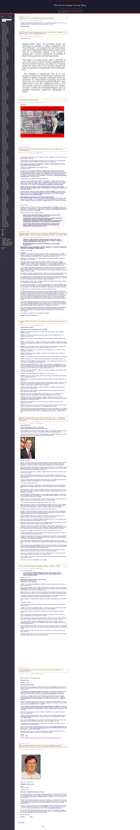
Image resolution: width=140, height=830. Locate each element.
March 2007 (4, 208)
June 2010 (4, 165)
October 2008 (5, 187)
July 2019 (4, 47)
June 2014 (4, 114)
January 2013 (5, 131)
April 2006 (4, 220)
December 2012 (5, 132)
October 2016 (5, 83)
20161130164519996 (24, 26)
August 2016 (4, 85)
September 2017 (5, 71)
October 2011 (5, 148)
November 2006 (5, 212)
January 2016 (5, 93)
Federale (4, 241)
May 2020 (4, 36)
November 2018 (5, 56)
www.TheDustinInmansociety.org (55, 807)
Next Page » (22, 822)
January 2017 (5, 80)
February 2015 (5, 105)
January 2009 (5, 184)
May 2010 (4, 166)
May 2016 (4, 89)
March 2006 (4, 221)
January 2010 (5, 171)
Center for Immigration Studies (39, 727)
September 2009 (5, 175)
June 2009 (4, 178)
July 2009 (4, 177)
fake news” (24, 708)
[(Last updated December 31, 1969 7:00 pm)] (2, 232)
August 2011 (4, 150)
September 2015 (5, 97)
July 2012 (4, 138)
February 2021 (5, 26)
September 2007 (5, 201)
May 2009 (4, 179)
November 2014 (5, 108)
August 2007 (4, 202)
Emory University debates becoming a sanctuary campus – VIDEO (39, 565)
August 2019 (4, 46)
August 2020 (4, 33)
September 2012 (5, 136)
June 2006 (4, 218)
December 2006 (5, 211)
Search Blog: (3, 18)
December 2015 (5, 94)
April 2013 (4, 128)
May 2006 (4, 219)
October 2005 (5, 226)
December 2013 (5, 120)
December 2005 (5, 224)
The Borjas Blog (8, 244)
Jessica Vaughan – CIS (6, 242)
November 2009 (5, 173)
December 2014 (5, 107)
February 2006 (5, 222)
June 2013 (4, 126)
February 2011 (5, 156)
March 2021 (4, 25)
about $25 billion (30, 719)
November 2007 (5, 199)
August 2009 (4, 176)
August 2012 (4, 137)
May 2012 (4, 140)
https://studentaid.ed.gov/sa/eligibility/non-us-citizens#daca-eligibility (50, 184)
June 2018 (4, 61)
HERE (57, 208)
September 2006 (5, 214)
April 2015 (4, 103)
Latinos (46, 430)
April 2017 (4, 77)
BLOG (10, 16)
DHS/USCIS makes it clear (44, 193)
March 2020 (4, 38)
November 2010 (5, 160)
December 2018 (5, 55)
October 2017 (5, 70)
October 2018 (5, 57)
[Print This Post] (37, 20)
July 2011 (4, 151)
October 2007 (5, 200)
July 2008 (4, 190)
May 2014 (4, 115)
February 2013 (5, 130)
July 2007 (4, 203)
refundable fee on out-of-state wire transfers (32, 691)
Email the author (33, 20)
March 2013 (4, 129)
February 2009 (5, 183)
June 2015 (4, 101)
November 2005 (5, 225)
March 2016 (4, 91)
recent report (33, 686)
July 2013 (4, 125)
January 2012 (5, 144)
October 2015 (5, 96)
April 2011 (4, 154)
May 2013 (4, 127)
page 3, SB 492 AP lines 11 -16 (38, 192)
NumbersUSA (5, 243)
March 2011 (4, 155)
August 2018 (4, 59)
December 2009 (5, 172)
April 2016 (4, 90)
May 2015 (4, 102)
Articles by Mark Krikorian (5, 239)
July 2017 (4, 73)
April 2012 (4, 141)
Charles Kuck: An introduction (28, 99)
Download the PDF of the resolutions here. (29, 315)
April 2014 (4, 116)
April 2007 (4, 207)
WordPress (9, 255)
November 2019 (5, 43)
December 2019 (5, 42)
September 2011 (5, 149)
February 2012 (5, 143)
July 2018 (4, 60)
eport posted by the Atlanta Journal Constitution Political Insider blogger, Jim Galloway (41, 706)
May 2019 (4, 49)
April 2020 (4, 37)
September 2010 (5, 162)
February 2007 (5, 209)
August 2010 (4, 163)
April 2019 (4, 50)
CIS (11, 239)
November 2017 (5, 69)
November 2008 (5, 186)
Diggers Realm (5, 240)
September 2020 (5, 32)
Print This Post (40, 20)
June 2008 (4, 191)
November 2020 (5, 30)
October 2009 (5, 174)
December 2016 (5, 81)
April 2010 (4, 167)
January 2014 (5, 119)
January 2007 (5, 210)
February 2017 (5, 79)
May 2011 (4, 153)
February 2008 (5, 196)
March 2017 (4, 78)
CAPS (8, 239)
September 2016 (5, 84)
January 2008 (5, 197)
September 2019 (5, 45)
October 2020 (5, 31)
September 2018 (5, 58)
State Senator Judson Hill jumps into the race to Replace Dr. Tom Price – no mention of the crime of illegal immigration (42, 33)
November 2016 (5, 82)
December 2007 (5, 198)
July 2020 (4, 34)
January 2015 (5, 106)
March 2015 (4, 104)
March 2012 (4, 142)
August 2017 (4, 72)
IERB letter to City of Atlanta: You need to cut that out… (37, 18)
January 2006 (5, 223)
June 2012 (4, 139)
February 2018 (5, 66)
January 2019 (5, 54)
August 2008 (4, 189)
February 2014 (5, 118)
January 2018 (5, 67)
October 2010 (5, 161)
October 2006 (5, 213)
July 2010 (4, 164)
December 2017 (5, 68)
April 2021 (4, 24)
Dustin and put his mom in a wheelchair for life (36, 796)
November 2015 (5, 95)
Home (2, 16)
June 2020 (4, 35)
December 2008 (5, 185)
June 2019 (4, 48)
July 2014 (4, 113)
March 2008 (4, 195)
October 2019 (5, 44)
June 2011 (4, 152)
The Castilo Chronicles (7, 245)
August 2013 (4, 124)
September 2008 (5, 188)
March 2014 (4, 117)
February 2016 (5, 92)
